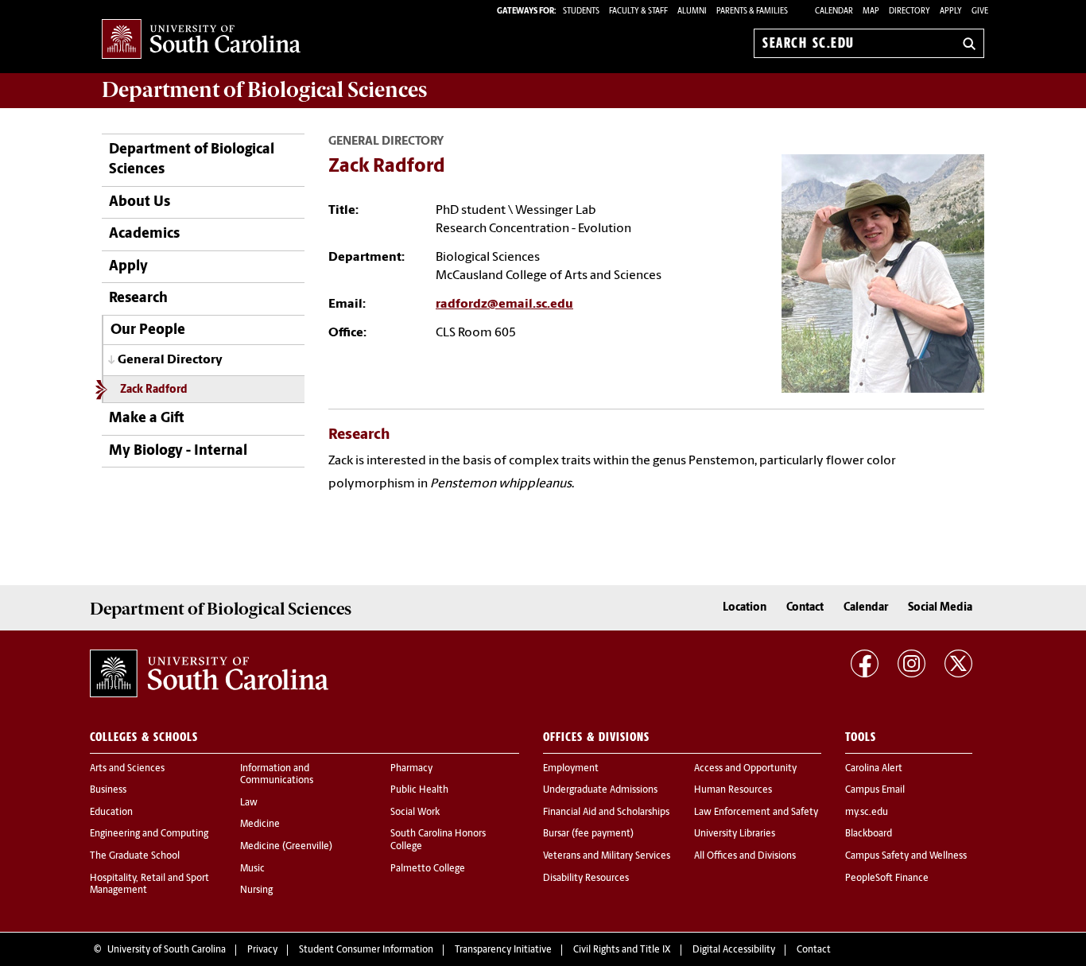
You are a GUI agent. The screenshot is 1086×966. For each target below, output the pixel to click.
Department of (264, 90)
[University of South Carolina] (209, 673)
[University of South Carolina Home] (201, 40)
